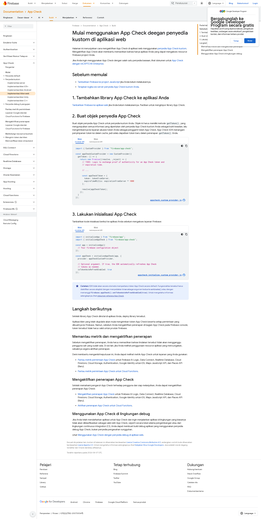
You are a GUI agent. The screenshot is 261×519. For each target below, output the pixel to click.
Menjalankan (47, 3)
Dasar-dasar (23, 17)
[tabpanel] (130, 174)
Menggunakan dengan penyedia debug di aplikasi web (110, 435)
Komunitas (105, 3)
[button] (16, 42)
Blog (231, 3)
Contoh (100, 17)
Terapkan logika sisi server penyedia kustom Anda (108, 87)
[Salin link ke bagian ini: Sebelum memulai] (110, 75)
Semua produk (139, 502)
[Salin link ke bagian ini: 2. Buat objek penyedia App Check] (143, 116)
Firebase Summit (121, 473)
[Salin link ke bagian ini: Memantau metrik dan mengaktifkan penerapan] (154, 336)
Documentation (13, 11)
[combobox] (183, 3)
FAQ (189, 487)
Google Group (193, 478)
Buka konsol (242, 3)
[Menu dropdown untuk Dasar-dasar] (32, 17)
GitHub (43, 487)
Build (30, 3)
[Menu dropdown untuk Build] (35, 3)
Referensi (87, 17)
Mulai (250, 40)
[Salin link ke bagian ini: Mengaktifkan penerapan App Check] (136, 379)
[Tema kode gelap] (182, 146)
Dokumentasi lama (195, 491)
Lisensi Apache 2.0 (85, 445)
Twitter (116, 478)
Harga (75, 3)
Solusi (64, 3)
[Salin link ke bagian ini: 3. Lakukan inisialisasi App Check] (139, 214)
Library (43, 482)
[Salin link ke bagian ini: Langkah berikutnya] (114, 309)
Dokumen (87, 3)
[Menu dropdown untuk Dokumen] (94, 3)
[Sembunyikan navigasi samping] (32, 514)
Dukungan (123, 3)
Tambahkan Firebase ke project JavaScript (99, 82)
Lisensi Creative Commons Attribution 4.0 (144, 442)
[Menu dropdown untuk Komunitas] (113, 3)
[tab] (79, 140)
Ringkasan (8, 17)
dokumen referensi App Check (110, 296)
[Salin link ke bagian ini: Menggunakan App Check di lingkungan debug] (152, 414)
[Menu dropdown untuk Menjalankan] (56, 3)
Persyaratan (45, 513)
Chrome (86, 502)
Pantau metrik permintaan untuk (108, 371)
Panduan (43, 469)
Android (73, 502)
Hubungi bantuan (194, 469)
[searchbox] (18, 26)
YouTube (117, 482)
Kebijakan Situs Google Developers (149, 445)
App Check (34, 11)
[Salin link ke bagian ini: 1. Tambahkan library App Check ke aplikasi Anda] (171, 98)
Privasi (55, 513)
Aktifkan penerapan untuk (105, 405)
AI (39, 17)
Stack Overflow (194, 473)
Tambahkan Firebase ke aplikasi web (90, 105)
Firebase (75, 25)
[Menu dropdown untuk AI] (43, 17)
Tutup (236, 41)
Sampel (43, 478)
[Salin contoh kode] (186, 146)
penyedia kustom (172, 48)
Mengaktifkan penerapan (96, 394)
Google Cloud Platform (118, 502)
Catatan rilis (192, 482)
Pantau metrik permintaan (96, 360)
